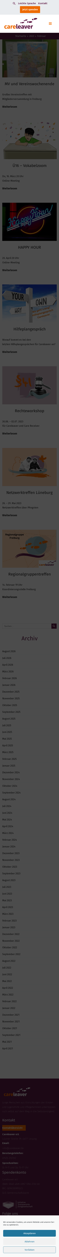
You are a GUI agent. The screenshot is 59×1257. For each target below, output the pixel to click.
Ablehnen (29, 1241)
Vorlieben (29, 1249)
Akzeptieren (29, 1233)
